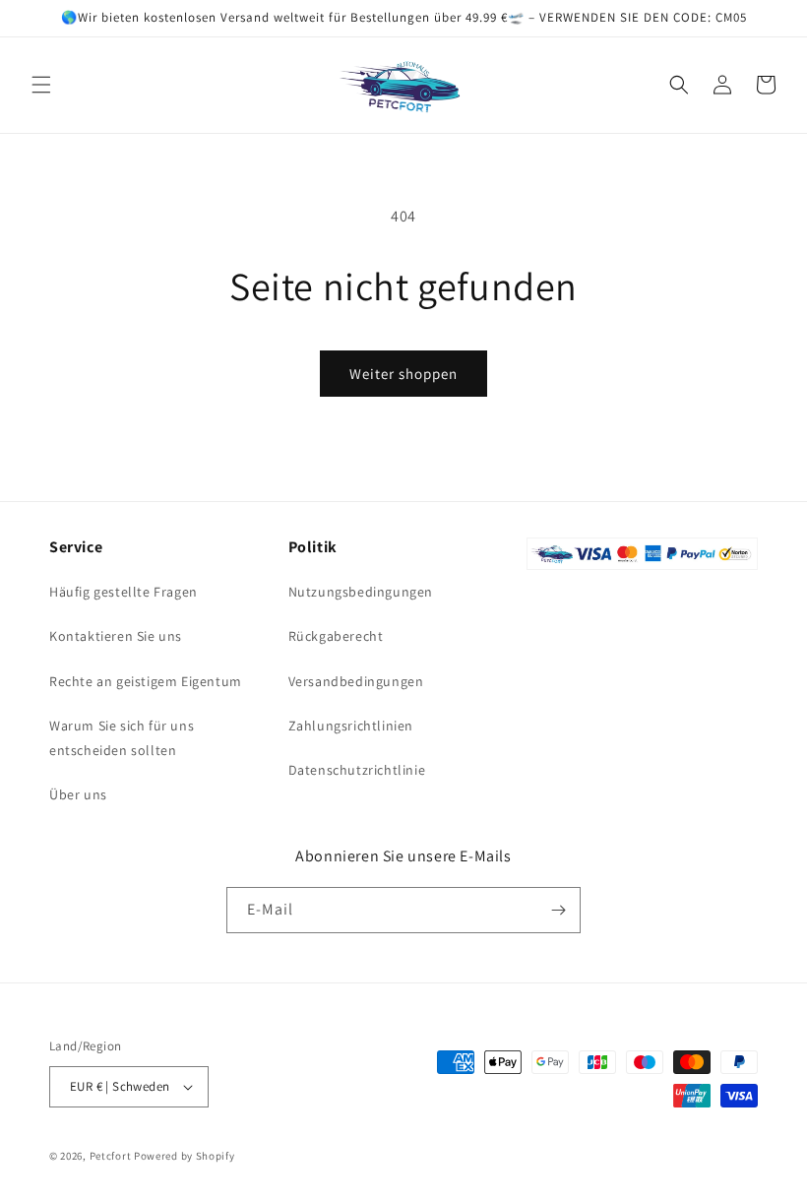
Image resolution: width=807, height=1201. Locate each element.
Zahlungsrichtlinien (350, 725)
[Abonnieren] (558, 910)
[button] (41, 84)
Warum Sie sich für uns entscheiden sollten (121, 738)
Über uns (78, 794)
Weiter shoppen (403, 373)
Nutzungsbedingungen (360, 591)
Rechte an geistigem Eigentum (145, 681)
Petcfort (111, 1156)
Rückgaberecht (336, 636)
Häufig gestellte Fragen (123, 591)
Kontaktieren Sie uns (115, 636)
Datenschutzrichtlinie (357, 770)
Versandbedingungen (356, 681)
